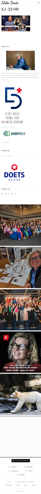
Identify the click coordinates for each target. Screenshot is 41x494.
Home (9, 482)
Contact (33, 485)
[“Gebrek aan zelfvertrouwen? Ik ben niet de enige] (20, 225)
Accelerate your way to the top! (24, 482)
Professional (8, 485)
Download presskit (7, 156)
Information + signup (8, 127)
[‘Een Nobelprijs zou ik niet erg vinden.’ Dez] (20, 309)
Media (18, 485)
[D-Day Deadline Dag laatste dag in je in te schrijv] (20, 436)
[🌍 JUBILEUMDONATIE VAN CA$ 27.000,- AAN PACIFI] (20, 394)
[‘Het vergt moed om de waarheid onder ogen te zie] (20, 352)
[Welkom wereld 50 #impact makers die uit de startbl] (20, 267)
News (25, 485)
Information (5, 142)
